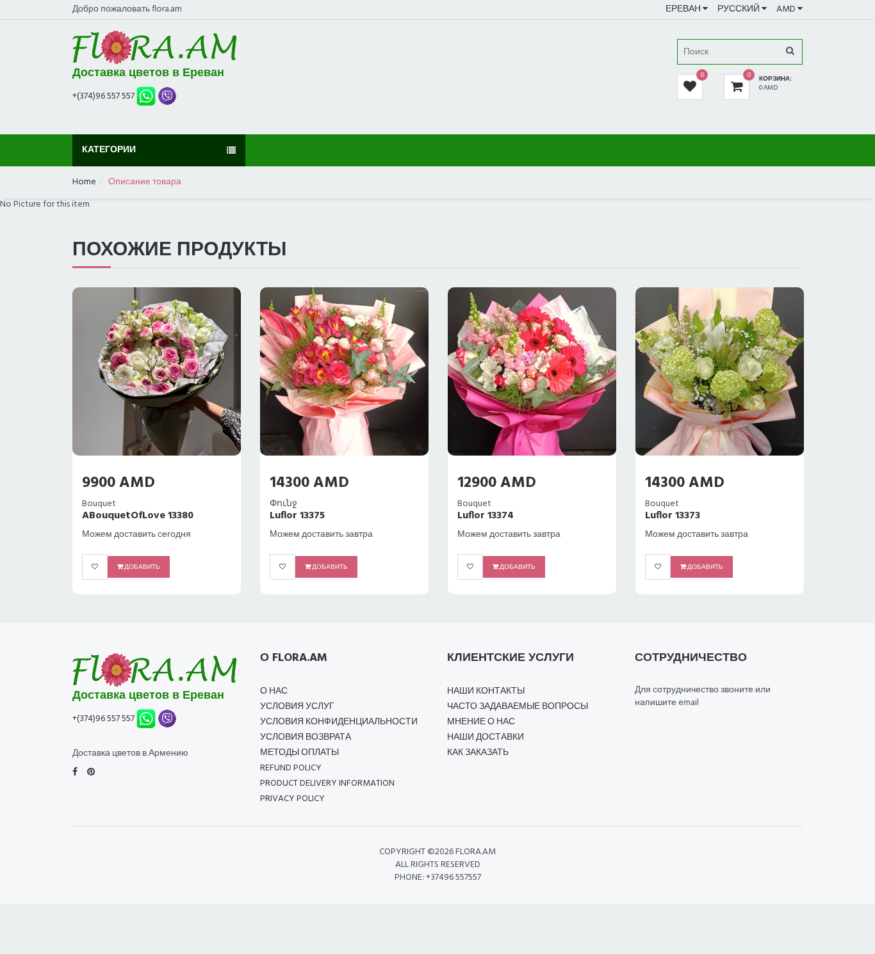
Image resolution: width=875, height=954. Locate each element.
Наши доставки (485, 737)
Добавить (141, 567)
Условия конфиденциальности (339, 722)
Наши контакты (486, 691)
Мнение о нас (481, 722)
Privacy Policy (292, 798)
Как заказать (478, 752)
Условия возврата (305, 737)
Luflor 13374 (485, 515)
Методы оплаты (299, 752)
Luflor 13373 (672, 515)
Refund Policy (291, 768)
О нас (274, 691)
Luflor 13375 (297, 515)
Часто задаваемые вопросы (517, 706)
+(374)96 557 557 (103, 95)
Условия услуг (297, 706)
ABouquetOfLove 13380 (137, 515)
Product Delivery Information (327, 783)
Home (84, 182)
